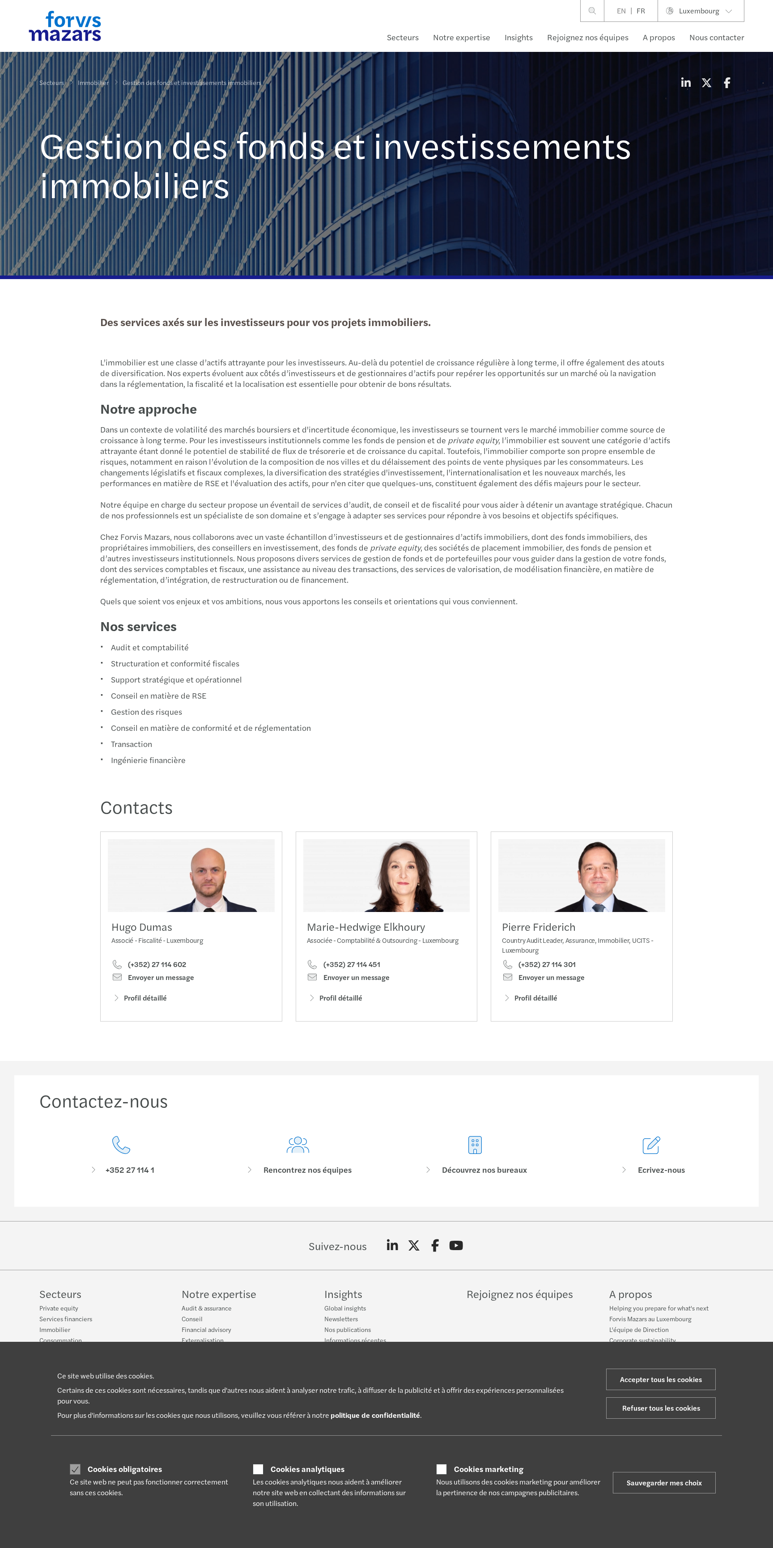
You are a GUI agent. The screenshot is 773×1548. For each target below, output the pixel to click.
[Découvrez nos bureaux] (475, 1155)
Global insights (345, 1307)
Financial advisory (206, 1329)
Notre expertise (461, 36)
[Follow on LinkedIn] (392, 1245)
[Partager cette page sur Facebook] (727, 82)
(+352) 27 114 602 (156, 964)
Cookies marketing (488, 1469)
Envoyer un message (160, 977)
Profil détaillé (145, 997)
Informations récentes (355, 1340)
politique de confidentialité (375, 1415)
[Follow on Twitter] (414, 1245)
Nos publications (347, 1329)
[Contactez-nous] (121, 1155)
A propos (659, 36)
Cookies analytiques (307, 1469)
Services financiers (65, 1318)
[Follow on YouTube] (456, 1245)
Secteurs (403, 36)
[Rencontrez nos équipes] (298, 1155)
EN (621, 10)
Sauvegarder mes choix (664, 1482)
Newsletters (341, 1318)
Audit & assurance (207, 1307)
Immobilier (93, 82)
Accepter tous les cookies (661, 1379)
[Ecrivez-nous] (652, 1155)
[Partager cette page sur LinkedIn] (685, 82)
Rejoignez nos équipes (588, 36)
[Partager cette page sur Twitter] (706, 82)
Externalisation (203, 1340)
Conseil (192, 1318)
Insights (519, 36)
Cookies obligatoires (125, 1469)
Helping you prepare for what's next (659, 1307)
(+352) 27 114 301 (546, 964)
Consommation (60, 1340)
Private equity (58, 1307)
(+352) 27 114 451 (351, 964)
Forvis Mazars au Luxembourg (650, 1318)
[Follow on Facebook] (435, 1245)
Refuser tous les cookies (661, 1408)
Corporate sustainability (642, 1340)
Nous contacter (716, 36)
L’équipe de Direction (639, 1329)
